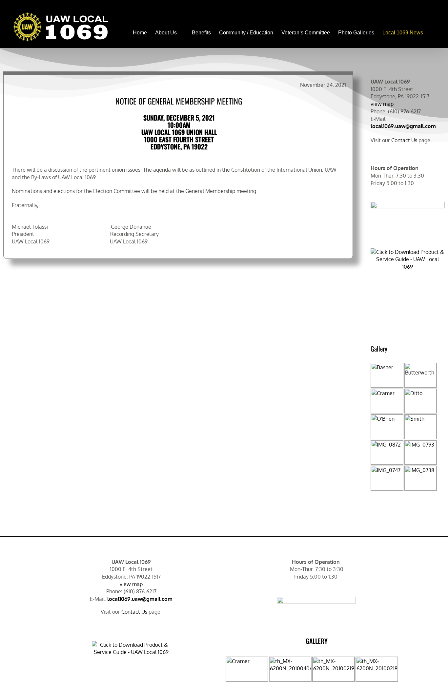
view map (382, 104)
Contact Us (404, 140)
